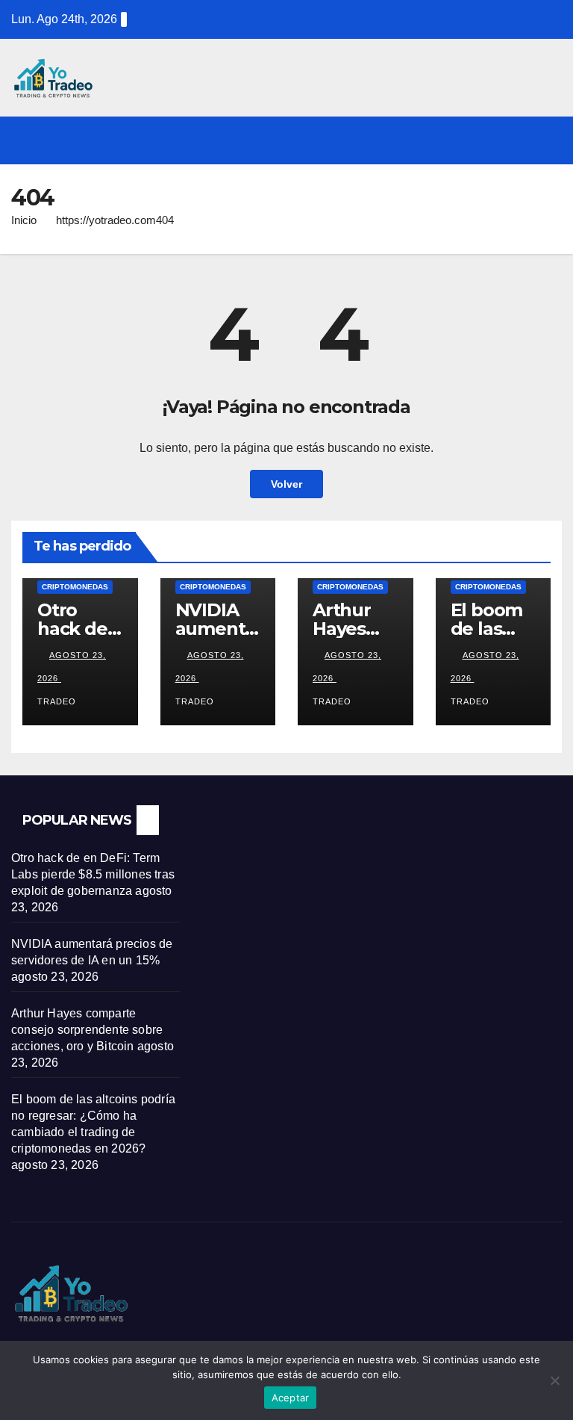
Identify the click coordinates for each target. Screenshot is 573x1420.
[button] (518, 140)
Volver (286, 484)
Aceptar (291, 1398)
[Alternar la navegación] (547, 140)
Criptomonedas (75, 587)
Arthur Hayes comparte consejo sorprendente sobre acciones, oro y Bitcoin (87, 1029)
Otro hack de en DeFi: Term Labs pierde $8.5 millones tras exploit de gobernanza (93, 874)
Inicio (24, 220)
